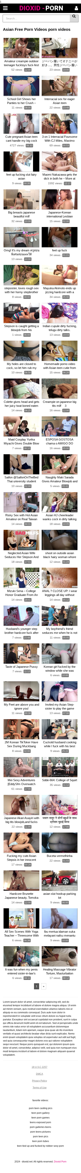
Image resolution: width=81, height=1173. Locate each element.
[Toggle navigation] (5, 8)
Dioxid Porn (60, 1161)
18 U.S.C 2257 (39, 1067)
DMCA (39, 1074)
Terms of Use (40, 1087)
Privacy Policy (39, 1080)
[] (74, 18)
